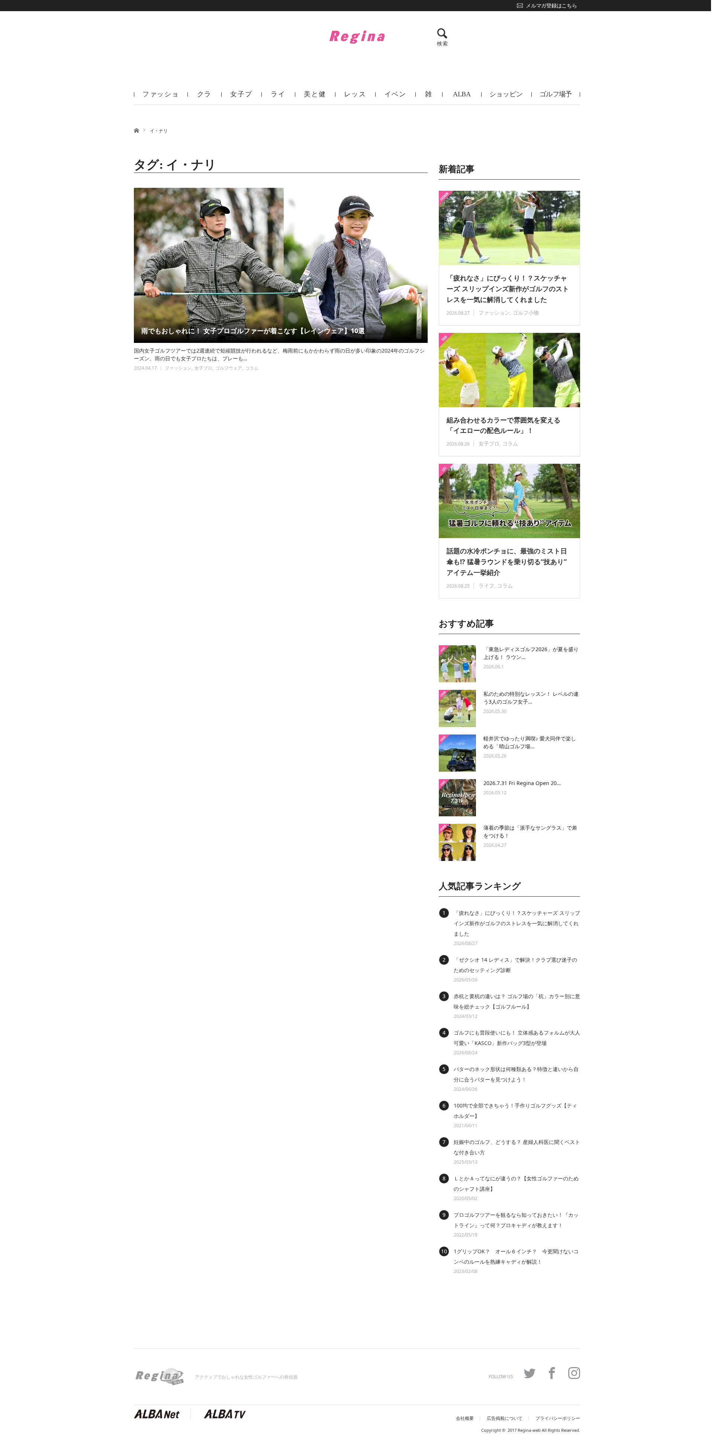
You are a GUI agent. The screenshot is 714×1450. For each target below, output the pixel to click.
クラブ (204, 97)
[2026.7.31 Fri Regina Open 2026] (457, 797)
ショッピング (506, 97)
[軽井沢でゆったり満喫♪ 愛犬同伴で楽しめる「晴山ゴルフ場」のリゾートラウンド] (457, 753)
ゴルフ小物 (526, 312)
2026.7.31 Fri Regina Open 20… (522, 783)
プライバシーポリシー (558, 1418)
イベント (395, 97)
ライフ (278, 97)
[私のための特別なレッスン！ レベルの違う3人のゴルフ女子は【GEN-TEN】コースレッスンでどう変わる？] (457, 708)
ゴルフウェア (228, 368)
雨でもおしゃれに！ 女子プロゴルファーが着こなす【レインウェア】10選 (253, 330)
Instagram (574, 1373)
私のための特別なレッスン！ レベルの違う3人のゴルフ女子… (531, 697)
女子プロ (241, 97)
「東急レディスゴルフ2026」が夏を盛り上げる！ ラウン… (531, 653)
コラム (251, 368)
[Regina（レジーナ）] (357, 37)
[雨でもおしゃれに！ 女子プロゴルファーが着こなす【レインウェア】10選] (281, 265)
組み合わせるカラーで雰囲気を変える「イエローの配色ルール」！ (503, 425)
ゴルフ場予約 (556, 97)
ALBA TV (461, 97)
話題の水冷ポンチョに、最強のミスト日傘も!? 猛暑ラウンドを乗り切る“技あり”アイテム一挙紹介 (507, 561)
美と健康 (315, 97)
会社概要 (465, 1418)
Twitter (530, 1373)
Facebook (552, 1373)
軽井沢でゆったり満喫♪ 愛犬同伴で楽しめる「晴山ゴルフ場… (529, 742)
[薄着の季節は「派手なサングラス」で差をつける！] (457, 842)
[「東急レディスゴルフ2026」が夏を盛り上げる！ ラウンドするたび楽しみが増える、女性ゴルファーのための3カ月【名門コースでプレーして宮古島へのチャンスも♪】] (457, 663)
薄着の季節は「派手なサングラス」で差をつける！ (530, 831)
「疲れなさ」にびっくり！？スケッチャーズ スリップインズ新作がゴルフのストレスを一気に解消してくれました (508, 288)
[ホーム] (136, 130)
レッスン (355, 97)
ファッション (160, 97)
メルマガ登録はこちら (551, 6)
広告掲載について (504, 1418)
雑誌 (428, 97)
